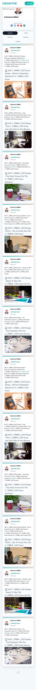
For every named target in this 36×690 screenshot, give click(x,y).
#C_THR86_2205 (24, 60)
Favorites (10, 37)
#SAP (12, 117)
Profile (26, 33)
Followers (26, 37)
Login (29, 3)
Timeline (10, 33)
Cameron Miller (15, 48)
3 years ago (13, 53)
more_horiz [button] (30, 48)
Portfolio (18, 41)
